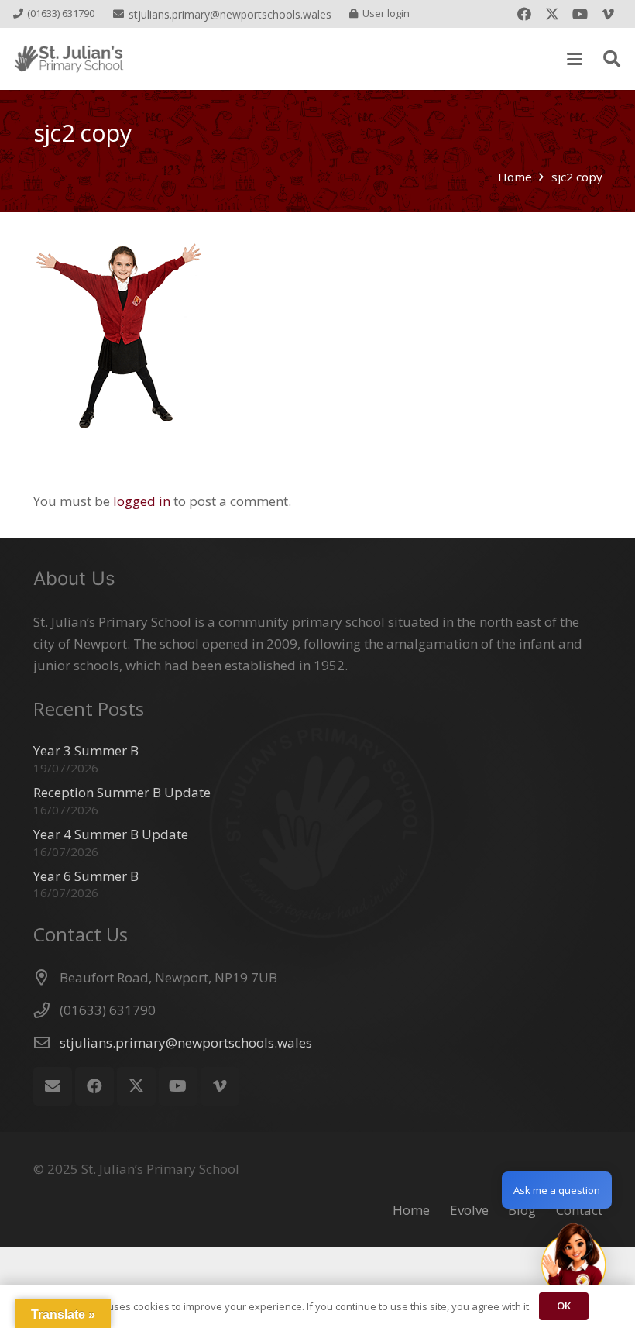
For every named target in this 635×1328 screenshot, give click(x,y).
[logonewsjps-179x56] (69, 59)
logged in (141, 501)
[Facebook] (524, 14)
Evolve (469, 1210)
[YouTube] (580, 14)
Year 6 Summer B (86, 876)
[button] (574, 59)
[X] (552, 14)
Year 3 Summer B (86, 750)
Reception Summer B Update (122, 792)
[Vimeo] (608, 14)
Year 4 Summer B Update (110, 834)
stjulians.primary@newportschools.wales (186, 1042)
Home (411, 1210)
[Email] (52, 1086)
